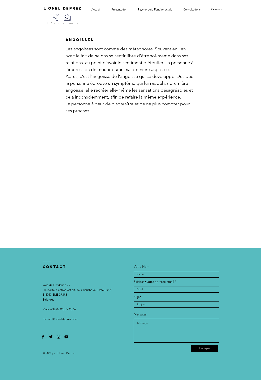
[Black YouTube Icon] (66, 336)
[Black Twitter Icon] (50, 336)
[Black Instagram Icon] (58, 336)
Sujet (137, 296)
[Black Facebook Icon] (43, 336)
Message (140, 314)
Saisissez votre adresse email (154, 281)
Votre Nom (141, 266)
